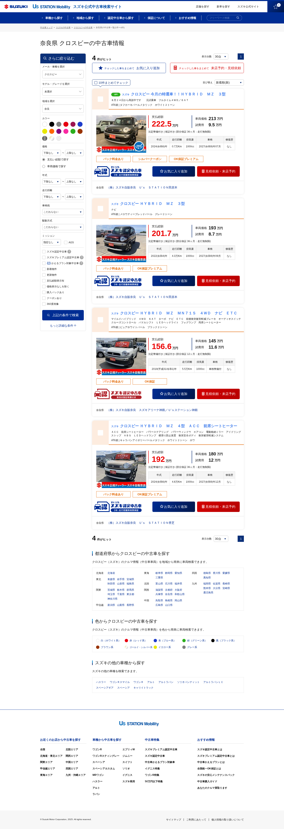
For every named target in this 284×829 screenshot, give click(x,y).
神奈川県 (112, 598)
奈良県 (169, 594)
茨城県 (111, 589)
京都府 (169, 589)
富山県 (159, 583)
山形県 (121, 583)
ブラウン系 (107, 647)
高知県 (207, 577)
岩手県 (121, 579)
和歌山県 (180, 594)
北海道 (111, 573)
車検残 (46, 205)
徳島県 (207, 573)
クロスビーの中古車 (83, 27)
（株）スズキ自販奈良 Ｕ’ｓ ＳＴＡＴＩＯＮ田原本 (142, 187)
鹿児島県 (208, 592)
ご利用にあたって (196, 819)
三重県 (159, 577)
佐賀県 (216, 583)
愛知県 (178, 573)
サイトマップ (173, 819)
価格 (44, 146)
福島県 (130, 583)
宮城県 (130, 579)
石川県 (169, 583)
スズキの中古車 (63, 27)
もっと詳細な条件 (61, 325)
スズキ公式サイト (248, 6)
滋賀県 (159, 589)
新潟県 (111, 605)
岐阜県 (159, 573)
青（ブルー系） (167, 640)
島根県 (169, 600)
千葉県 (121, 594)
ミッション (48, 236)
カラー (46, 118)
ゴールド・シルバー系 (141, 647)
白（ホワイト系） (111, 640)
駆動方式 (47, 220)
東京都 (130, 594)
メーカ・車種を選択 (53, 66)
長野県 (130, 605)
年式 (44, 175)
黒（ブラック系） (226, 640)
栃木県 (121, 589)
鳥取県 (159, 600)
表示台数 (207, 56)
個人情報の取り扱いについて (227, 819)
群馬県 (130, 589)
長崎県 (226, 583)
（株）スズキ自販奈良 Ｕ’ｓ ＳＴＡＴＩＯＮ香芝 (140, 522)
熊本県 (207, 588)
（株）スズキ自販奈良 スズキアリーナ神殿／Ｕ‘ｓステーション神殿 (152, 410)
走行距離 (47, 190)
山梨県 (121, 605)
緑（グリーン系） (197, 640)
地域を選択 (48, 101)
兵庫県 (159, 594)
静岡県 (169, 573)
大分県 (216, 588)
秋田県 (111, 583)
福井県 (178, 583)
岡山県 (178, 600)
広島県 (159, 605)
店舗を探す (202, 6)
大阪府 (178, 589)
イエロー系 (164, 647)
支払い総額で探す (58, 159)
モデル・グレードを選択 (56, 84)
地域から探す (85, 18)
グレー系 (192, 647)
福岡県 (207, 583)
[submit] (238, 18)
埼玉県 (111, 594)
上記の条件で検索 (65, 315)
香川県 (216, 573)
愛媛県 (226, 573)
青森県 (111, 579)
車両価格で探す (56, 166)
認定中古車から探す (121, 18)
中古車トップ (46, 27)
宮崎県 (226, 588)
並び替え (208, 82)
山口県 (169, 605)
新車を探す (223, 6)
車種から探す (54, 18)
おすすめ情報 (187, 18)
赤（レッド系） (138, 640)
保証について (156, 18)
